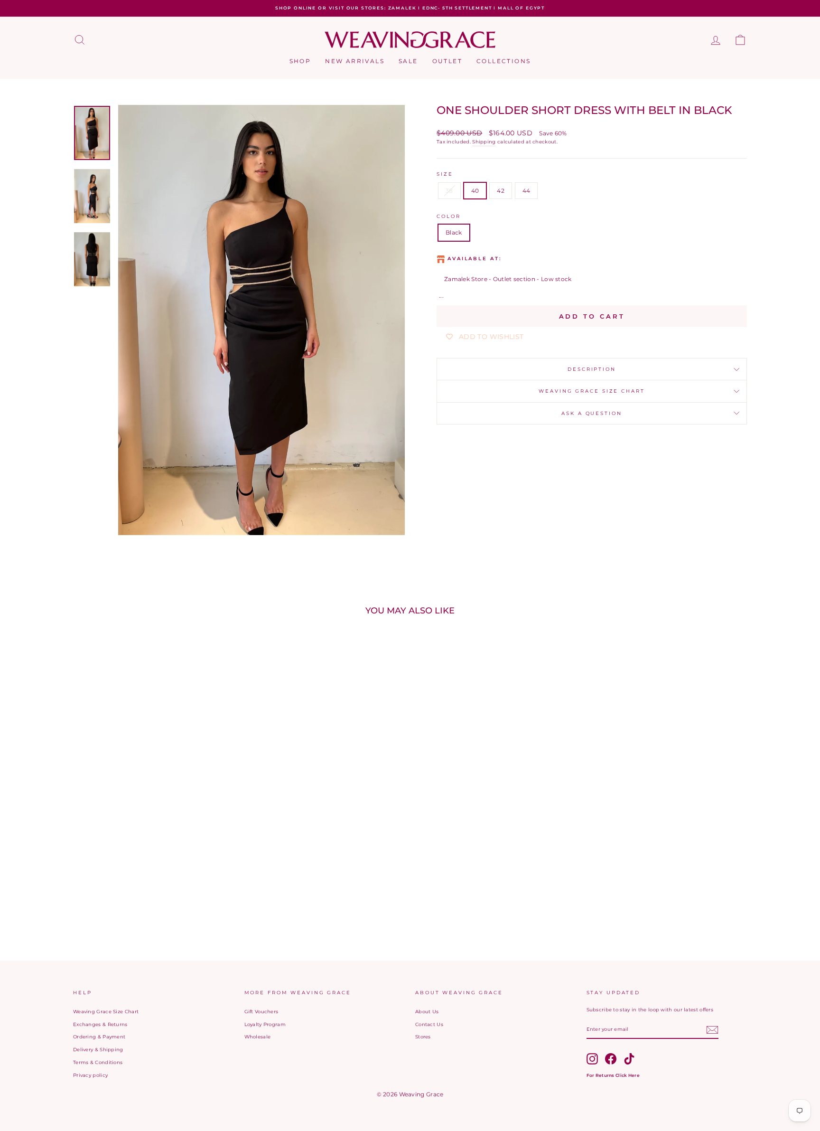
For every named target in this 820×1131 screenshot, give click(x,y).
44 (526, 190)
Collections (503, 61)
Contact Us (429, 1024)
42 (500, 190)
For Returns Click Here (613, 1075)
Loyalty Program (265, 1024)
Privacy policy (90, 1075)
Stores (423, 1037)
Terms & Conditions (97, 1062)
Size (445, 174)
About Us (426, 1011)
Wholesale (257, 1037)
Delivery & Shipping (98, 1049)
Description (592, 369)
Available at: (474, 258)
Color (448, 216)
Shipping (483, 142)
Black (454, 232)
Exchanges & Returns (100, 1024)
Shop (300, 61)
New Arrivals (354, 61)
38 (449, 190)
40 (475, 190)
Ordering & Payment (99, 1037)
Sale (408, 61)
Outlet (447, 61)
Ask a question (591, 413)
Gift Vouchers (261, 1011)
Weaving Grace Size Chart (591, 391)
